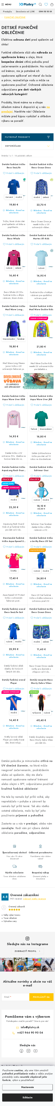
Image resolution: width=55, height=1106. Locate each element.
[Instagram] (28, 1051)
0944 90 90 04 (45, 11)
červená (9, 197)
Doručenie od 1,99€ (25, 11)
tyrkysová (37, 712)
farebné (20, 338)
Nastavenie (27, 1087)
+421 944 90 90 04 (30, 1033)
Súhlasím (27, 1097)
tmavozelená (46, 429)
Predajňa (7, 11)
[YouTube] (35, 1051)
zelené (46, 641)
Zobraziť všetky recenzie (34, 898)
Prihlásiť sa (41, 997)
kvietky (14, 570)
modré (37, 641)
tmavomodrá (9, 338)
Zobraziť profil (26, 951)
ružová (9, 267)
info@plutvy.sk (30, 1027)
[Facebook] (21, 1051)
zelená (46, 197)
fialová (34, 429)
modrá (19, 197)
